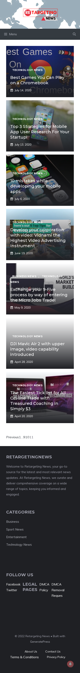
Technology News (19, 545)
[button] (74, 34)
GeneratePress (40, 641)
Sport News (15, 529)
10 (27, 437)
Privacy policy (56, 657)
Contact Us (53, 651)
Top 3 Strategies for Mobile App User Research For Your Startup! (39, 132)
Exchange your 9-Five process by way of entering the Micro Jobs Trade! (38, 295)
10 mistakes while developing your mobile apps (35, 186)
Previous (12, 437)
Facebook (13, 584)
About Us (31, 651)
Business (12, 522)
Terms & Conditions (24, 657)
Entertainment (16, 537)
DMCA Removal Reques (57, 589)
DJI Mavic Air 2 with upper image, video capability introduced (37, 349)
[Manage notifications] (70, 664)
